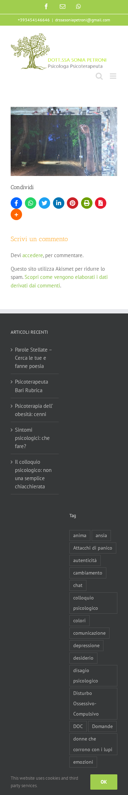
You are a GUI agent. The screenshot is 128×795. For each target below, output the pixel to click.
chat (77, 585)
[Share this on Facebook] (16, 203)
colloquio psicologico (85, 602)
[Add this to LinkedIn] (58, 203)
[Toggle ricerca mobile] (99, 76)
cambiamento (87, 573)
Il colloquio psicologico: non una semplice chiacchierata (33, 474)
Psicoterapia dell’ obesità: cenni (34, 409)
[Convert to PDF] (100, 203)
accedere (32, 255)
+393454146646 (34, 19)
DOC (78, 726)
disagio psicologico (85, 675)
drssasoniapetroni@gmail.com (82, 19)
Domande (102, 726)
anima (79, 535)
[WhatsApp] (30, 203)
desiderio (83, 658)
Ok (104, 782)
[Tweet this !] (44, 203)
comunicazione (89, 633)
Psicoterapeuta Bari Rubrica (31, 385)
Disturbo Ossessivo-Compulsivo (86, 703)
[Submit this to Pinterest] (72, 203)
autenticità (85, 560)
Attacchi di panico (92, 548)
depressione (86, 645)
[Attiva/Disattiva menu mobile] (113, 76)
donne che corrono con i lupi (92, 744)
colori (79, 620)
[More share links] (16, 214)
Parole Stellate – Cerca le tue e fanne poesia (33, 357)
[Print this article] (86, 203)
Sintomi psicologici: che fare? (32, 438)
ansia (101, 535)
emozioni (83, 762)
